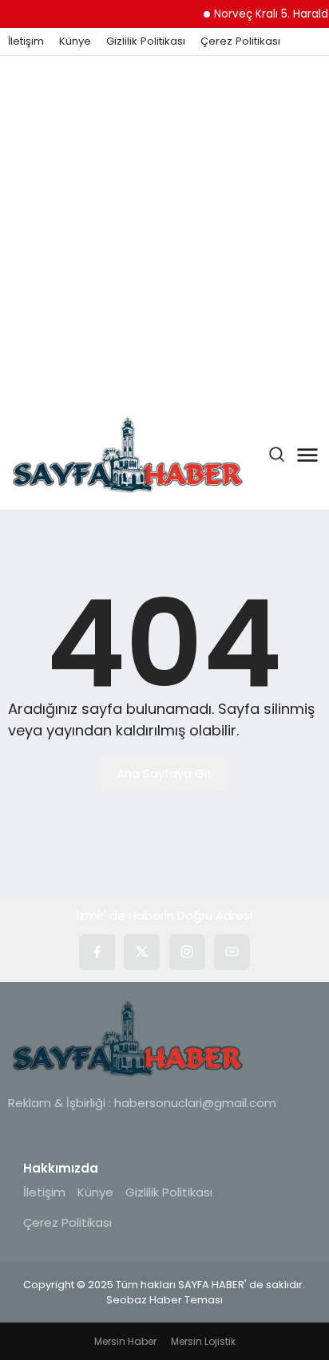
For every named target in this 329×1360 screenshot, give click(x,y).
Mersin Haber (125, 1341)
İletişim (26, 41)
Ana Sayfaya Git (164, 773)
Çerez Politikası (240, 41)
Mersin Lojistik (203, 1341)
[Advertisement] (164, 228)
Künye (75, 41)
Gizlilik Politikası (145, 41)
